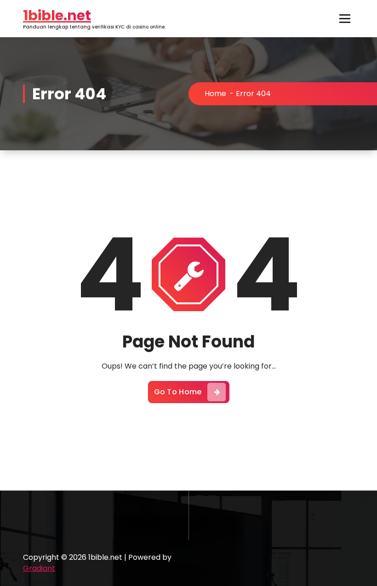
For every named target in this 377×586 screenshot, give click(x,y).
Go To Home (178, 392)
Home (215, 93)
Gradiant (39, 568)
